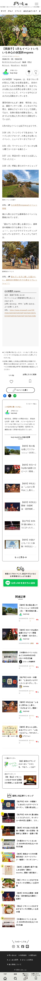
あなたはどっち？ (30, 11)
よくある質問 (13, 960)
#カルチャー (15, 65)
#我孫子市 (6, 59)
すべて (3, 11)
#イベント (6, 65)
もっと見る (19, 557)
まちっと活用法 (27, 960)
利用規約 (23, 955)
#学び (30, 62)
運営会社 (33, 955)
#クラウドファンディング (11, 62)
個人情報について (15, 964)
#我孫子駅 (18, 59)
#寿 (12, 59)
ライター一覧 (30, 404)
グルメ (10, 11)
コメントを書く (22, 390)
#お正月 (24, 65)
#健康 (24, 62)
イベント (18, 11)
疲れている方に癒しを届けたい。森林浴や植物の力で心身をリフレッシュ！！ (19, 280)
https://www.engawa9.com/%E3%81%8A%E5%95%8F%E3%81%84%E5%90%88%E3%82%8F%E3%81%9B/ (20, 313)
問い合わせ (13, 955)
